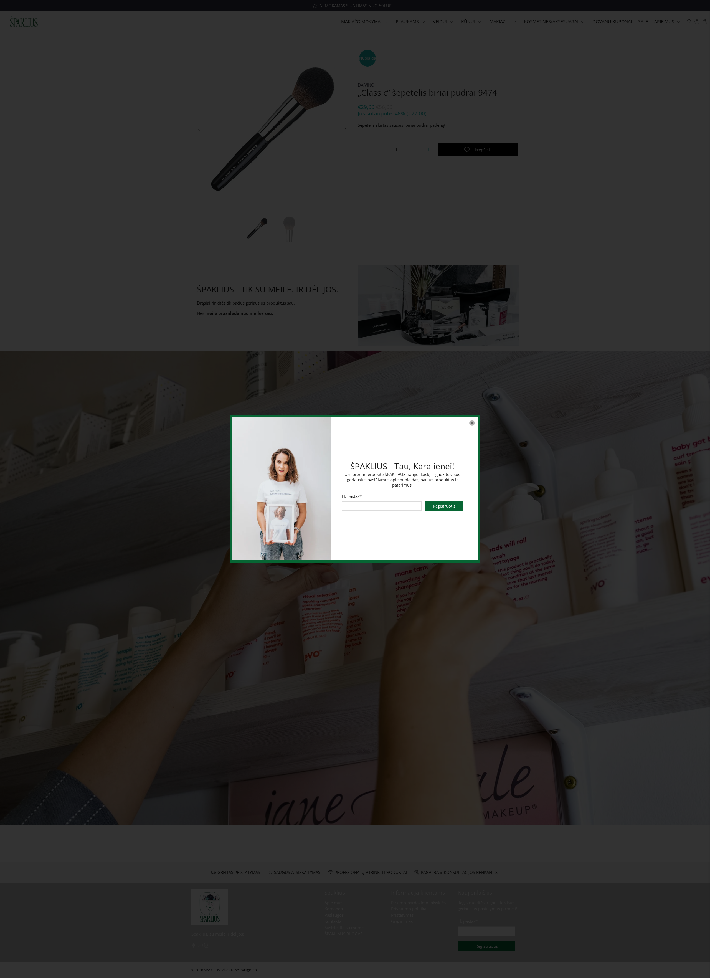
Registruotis (444, 506)
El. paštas (352, 496)
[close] (472, 423)
